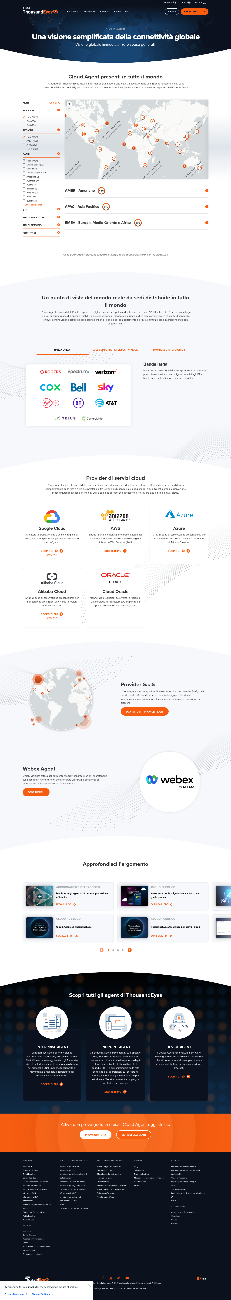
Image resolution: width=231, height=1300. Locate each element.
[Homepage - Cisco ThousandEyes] (44, 10)
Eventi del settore (141, 1174)
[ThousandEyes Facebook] (103, 1278)
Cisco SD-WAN (103, 1182)
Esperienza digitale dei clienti (72, 1182)
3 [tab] (118, 950)
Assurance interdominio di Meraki (111, 1185)
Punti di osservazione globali (35, 1189)
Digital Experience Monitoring (35, 1182)
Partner (174, 1224)
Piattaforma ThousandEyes (34, 1212)
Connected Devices (31, 1178)
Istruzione (27, 1231)
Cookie (158, 1283)
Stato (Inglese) (177, 1189)
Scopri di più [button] (49, 1084)
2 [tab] (113, 950)
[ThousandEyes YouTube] (127, 1278)
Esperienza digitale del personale (74, 1208)
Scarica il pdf (65, 936)
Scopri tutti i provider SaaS (145, 711)
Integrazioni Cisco (104, 1178)
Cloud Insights (29, 1174)
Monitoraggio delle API (69, 1166)
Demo (172, 11)
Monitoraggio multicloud (70, 1197)
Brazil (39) (31, 196)
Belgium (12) (32, 192)
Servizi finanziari (30, 1235)
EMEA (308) (32, 149)
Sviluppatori (139, 1170)
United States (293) (36, 164)
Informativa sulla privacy (125, 1283)
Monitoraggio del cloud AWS (109, 1166)
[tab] (62, 350)
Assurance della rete (68, 1201)
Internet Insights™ (30, 1197)
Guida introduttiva (179, 1178)
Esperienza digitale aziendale (72, 1189)
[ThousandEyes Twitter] (110, 1278)
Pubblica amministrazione (34, 1239)
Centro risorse (140, 1182)
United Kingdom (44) (36, 172)
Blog (136, 1166)
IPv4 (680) (31, 121)
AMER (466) (32, 141)
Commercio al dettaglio (33, 1254)
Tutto (32, 117)
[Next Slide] (130, 950)
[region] (46, 1290)
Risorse (104, 11)
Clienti (174, 1220)
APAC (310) (32, 145)
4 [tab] (122, 950)
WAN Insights (28, 1220)
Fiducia (174, 1201)
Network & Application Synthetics (37, 1204)
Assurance (27, 1166)
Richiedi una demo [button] (133, 1135)
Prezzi (25, 1208)
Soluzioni (89, 11)
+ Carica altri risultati (32, 205)
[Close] (89, 1285)
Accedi (198, 2)
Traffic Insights (29, 1216)
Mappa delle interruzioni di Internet (149, 1178)
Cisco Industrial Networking (109, 1174)
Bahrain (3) (32, 188)
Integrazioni (28, 1201)
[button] (185, 2)
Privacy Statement (14, 1294)
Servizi (174, 1185)
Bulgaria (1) (32, 200)
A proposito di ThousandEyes (184, 1212)
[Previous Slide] (102, 950)
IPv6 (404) (31, 125)
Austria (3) (31, 184)
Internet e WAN (29, 1193)
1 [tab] (108, 950)
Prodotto (73, 11)
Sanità (25, 1243)
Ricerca (168, 2)
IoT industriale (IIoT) (68, 1193)
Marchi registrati (144, 1283)
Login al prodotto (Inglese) (182, 1182)
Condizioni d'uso (104, 1283)
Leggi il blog (64, 904)
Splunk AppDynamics (106, 1193)
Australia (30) (33, 180)
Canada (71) (32, 168)
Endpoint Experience (32, 1185)
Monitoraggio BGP (68, 1170)
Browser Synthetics (31, 1170)
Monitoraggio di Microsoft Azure (110, 1189)
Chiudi (53, 102)
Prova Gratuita (194, 11)
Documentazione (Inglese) (182, 1166)
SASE (62, 1204)
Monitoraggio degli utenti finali (73, 1185)
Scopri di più (121, 11)
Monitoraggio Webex (106, 1197)
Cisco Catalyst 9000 (105, 1170)
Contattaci (175, 1216)
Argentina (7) (33, 176)
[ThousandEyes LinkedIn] (118, 1278)
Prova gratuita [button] (95, 1135)
